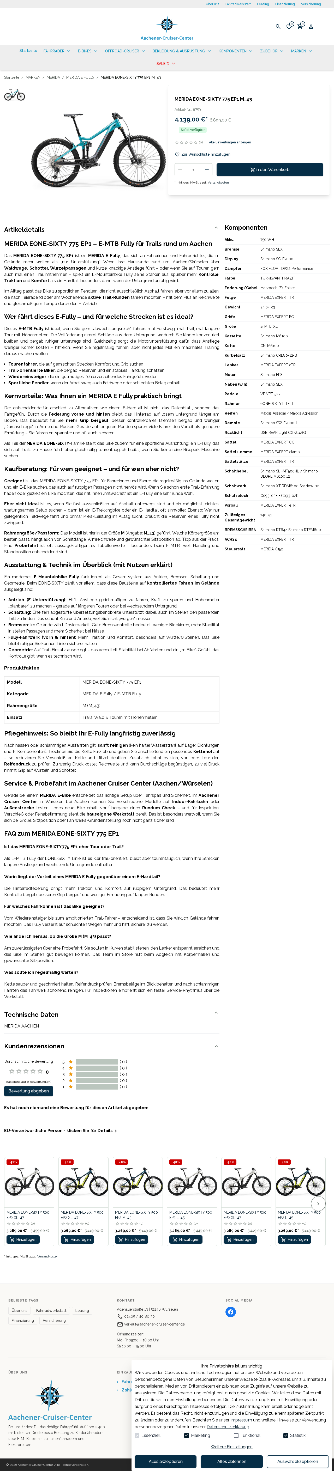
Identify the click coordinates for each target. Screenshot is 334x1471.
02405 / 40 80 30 (139, 1316)
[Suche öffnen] (278, 26)
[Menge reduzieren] (180, 169)
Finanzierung (285, 4)
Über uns (212, 4)
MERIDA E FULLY (80, 77)
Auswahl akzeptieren (297, 1461)
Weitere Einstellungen (232, 1446)
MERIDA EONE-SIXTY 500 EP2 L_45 (190, 1215)
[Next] (318, 1203)
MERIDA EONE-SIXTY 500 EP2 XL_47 (28, 1215)
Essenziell (150, 1435)
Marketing (200, 1435)
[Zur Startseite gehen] (167, 27)
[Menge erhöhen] (207, 169)
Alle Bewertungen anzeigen (230, 142)
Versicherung (311, 4)
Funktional (250, 1435)
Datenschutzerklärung (228, 1426)
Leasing (263, 4)
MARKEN (33, 77)
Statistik (298, 1435)
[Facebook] (230, 1312)
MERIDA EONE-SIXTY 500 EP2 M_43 (136, 1215)
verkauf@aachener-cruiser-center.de (154, 1324)
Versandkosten (218, 182)
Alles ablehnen (231, 1461)
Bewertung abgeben (28, 1091)
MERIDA (53, 77)
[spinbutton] (193, 169)
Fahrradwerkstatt (238, 4)
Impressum (241, 1420)
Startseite (11, 77)
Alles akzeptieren (166, 1461)
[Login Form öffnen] (311, 26)
